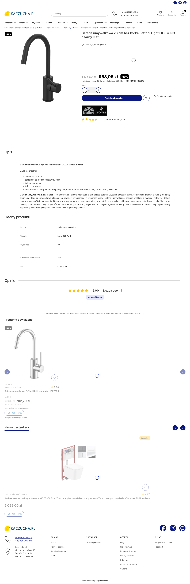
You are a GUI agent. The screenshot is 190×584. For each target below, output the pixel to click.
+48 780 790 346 (129, 15)
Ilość (84, 85)
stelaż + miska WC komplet (16, 494)
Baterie (40, 28)
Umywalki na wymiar (129, 564)
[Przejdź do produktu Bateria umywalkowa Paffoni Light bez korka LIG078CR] (31, 353)
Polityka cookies (57, 547)
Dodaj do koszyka (114, 98)
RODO (53, 555)
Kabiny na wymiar (127, 555)
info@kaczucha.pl (129, 12)
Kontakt (54, 542)
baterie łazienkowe (52, 28)
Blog (122, 542)
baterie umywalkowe (70, 28)
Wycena (123, 569)
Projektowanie (126, 547)
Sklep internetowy (95, 581)
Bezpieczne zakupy (163, 542)
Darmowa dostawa (128, 551)
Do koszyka (17, 413)
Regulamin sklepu (58, 551)
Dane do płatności (93, 542)
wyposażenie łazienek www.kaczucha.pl (19, 28)
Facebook (159, 547)
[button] (105, 13)
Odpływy (124, 560)
